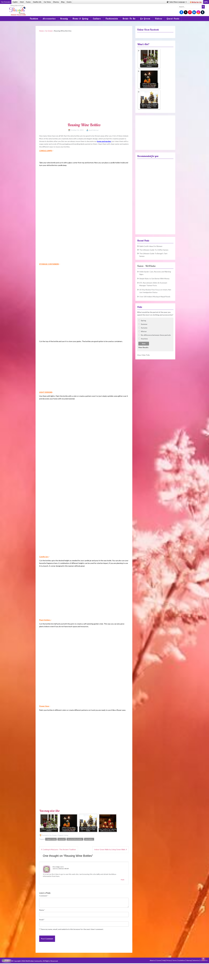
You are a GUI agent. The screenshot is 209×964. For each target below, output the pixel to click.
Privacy (169, 960)
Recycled (62, 839)
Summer (144, 324)
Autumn (144, 328)
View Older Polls (143, 355)
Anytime (144, 339)
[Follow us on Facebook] (181, 12)
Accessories (49, 18)
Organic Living (62, 835)
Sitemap (189, 960)
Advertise (196, 960)
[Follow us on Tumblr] (203, 12)
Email (42, 919)
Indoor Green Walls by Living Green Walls (109, 849)
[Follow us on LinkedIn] (194, 12)
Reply (122, 880)
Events (69, 2)
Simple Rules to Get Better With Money (154, 278)
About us (153, 960)
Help (164, 960)
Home (41, 31)
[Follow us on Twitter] (186, 12)
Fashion (34, 18)
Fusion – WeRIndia (146, 265)
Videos (158, 18)
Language (177, 2)
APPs (206, 2)
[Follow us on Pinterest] (190, 12)
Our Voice (47, 2)
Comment (43, 896)
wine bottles (89, 839)
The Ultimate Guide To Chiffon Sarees (153, 250)
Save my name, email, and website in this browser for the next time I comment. (72, 929)
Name (42, 910)
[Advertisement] (104, 8)
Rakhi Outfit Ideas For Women (150, 246)
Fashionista (111, 18)
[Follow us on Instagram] (198, 12)
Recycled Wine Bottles (75, 839)
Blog (62, 2)
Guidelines (181, 960)
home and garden (104, 141)
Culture (97, 18)
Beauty (64, 18)
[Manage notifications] (203, 959)
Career (159, 960)
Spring (143, 320)
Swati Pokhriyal (93, 130)
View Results (143, 347)
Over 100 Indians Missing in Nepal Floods (154, 297)
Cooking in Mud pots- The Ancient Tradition (59, 849)
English (15, 2)
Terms (175, 960)
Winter (144, 331)
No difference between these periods (156, 335)
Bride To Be (129, 18)
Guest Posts (173, 18)
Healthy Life (37, 2)
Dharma (56, 2)
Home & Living (80, 18)
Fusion (28, 2)
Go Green (145, 18)
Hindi (22, 2)
